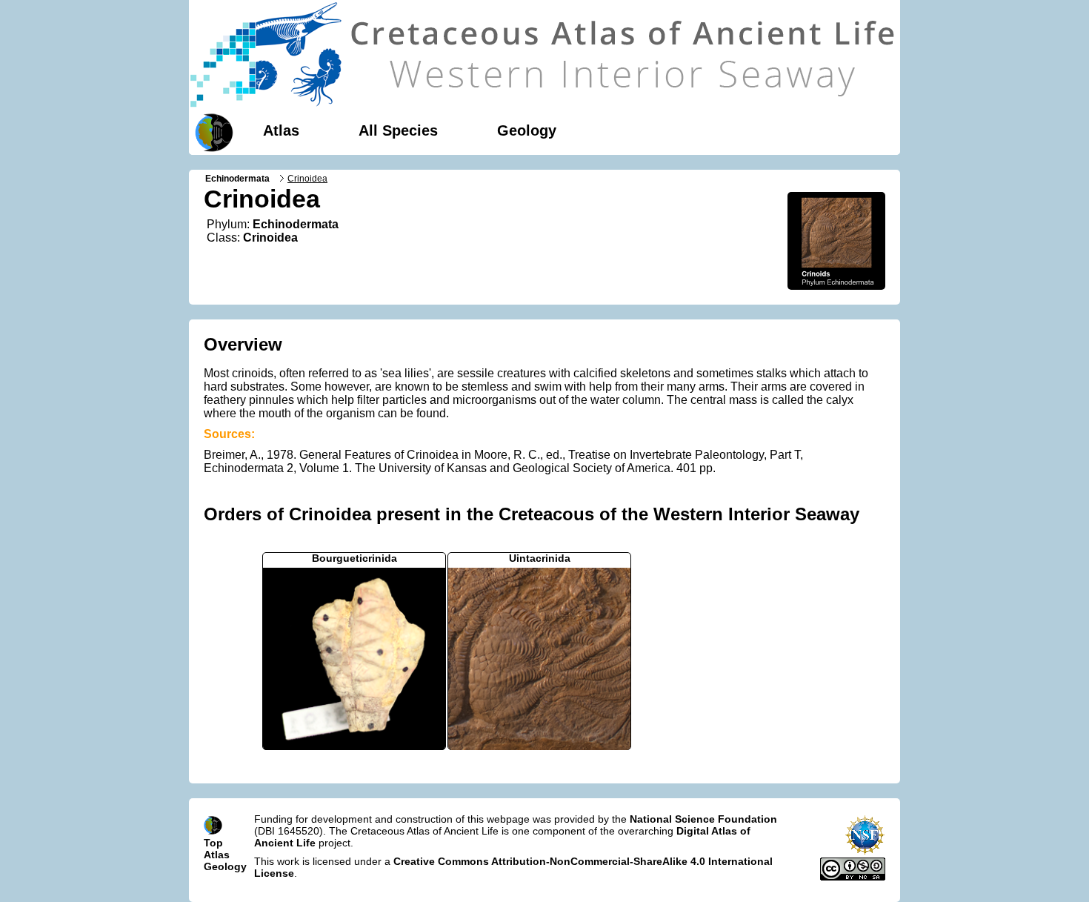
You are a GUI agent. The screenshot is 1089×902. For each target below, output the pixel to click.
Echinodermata (237, 178)
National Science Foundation (703, 819)
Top (213, 843)
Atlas (281, 130)
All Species (398, 130)
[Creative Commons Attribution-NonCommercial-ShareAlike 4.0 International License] (852, 877)
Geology (526, 130)
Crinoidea (270, 237)
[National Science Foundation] (865, 852)
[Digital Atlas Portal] (211, 131)
